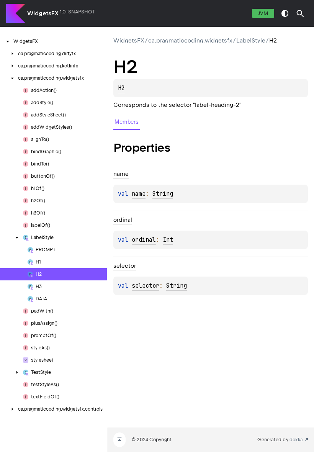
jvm (263, 13)
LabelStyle (250, 40)
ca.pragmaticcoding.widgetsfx (190, 40)
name (139, 194)
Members (126, 121)
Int (168, 240)
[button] (300, 13)
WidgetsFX (43, 13)
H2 (121, 88)
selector (145, 286)
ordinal (144, 240)
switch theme (285, 13)
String (162, 194)
